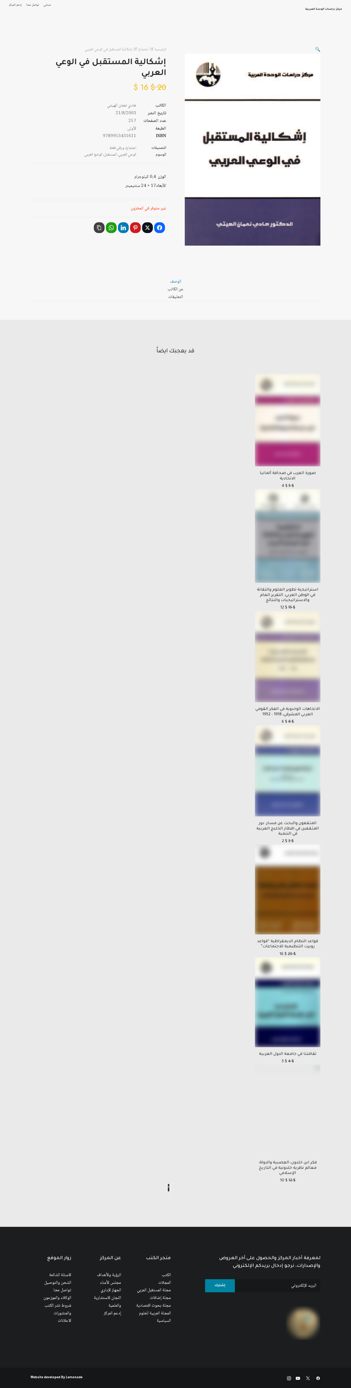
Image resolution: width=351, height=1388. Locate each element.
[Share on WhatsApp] (111, 227)
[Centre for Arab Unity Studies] (332, 33)
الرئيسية (280, 33)
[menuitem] (46, 5)
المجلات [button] (182, 33)
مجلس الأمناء (110, 1283)
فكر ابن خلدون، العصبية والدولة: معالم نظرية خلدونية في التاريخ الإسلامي (287, 1168)
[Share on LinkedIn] (123, 227)
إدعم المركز (15, 5)
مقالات (144, 33)
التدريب (18, 33)
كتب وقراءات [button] (41, 33)
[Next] (168, 1188)
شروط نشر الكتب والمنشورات (57, 1309)
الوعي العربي (127, 154)
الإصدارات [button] (240, 33)
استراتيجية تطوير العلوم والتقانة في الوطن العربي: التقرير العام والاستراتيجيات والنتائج (287, 595)
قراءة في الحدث (71, 33)
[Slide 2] (169, 1196)
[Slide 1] (172, 1196)
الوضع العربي (93, 154)
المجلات (164, 1283)
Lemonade (74, 1378)
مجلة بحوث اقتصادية (153, 1305)
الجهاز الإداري (111, 1290)
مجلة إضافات (160, 1298)
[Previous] (172, 1188)
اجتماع (143, 49)
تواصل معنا (32, 5)
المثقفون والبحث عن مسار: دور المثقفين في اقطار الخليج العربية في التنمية (287, 828)
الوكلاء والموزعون (57, 1298)
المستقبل (110, 154)
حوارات (125, 33)
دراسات (163, 33)
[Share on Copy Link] (99, 227)
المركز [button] (261, 33)
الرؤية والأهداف (109, 1275)
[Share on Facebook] (159, 227)
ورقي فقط (116, 148)
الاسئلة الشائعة (60, 1275)
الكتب (166, 1275)
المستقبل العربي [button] (211, 33)
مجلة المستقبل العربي (154, 1290)
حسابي (47, 5)
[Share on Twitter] (147, 227)
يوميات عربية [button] (102, 33)
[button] (317, 50)
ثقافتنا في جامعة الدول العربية (288, 1054)
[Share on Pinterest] (135, 227)
